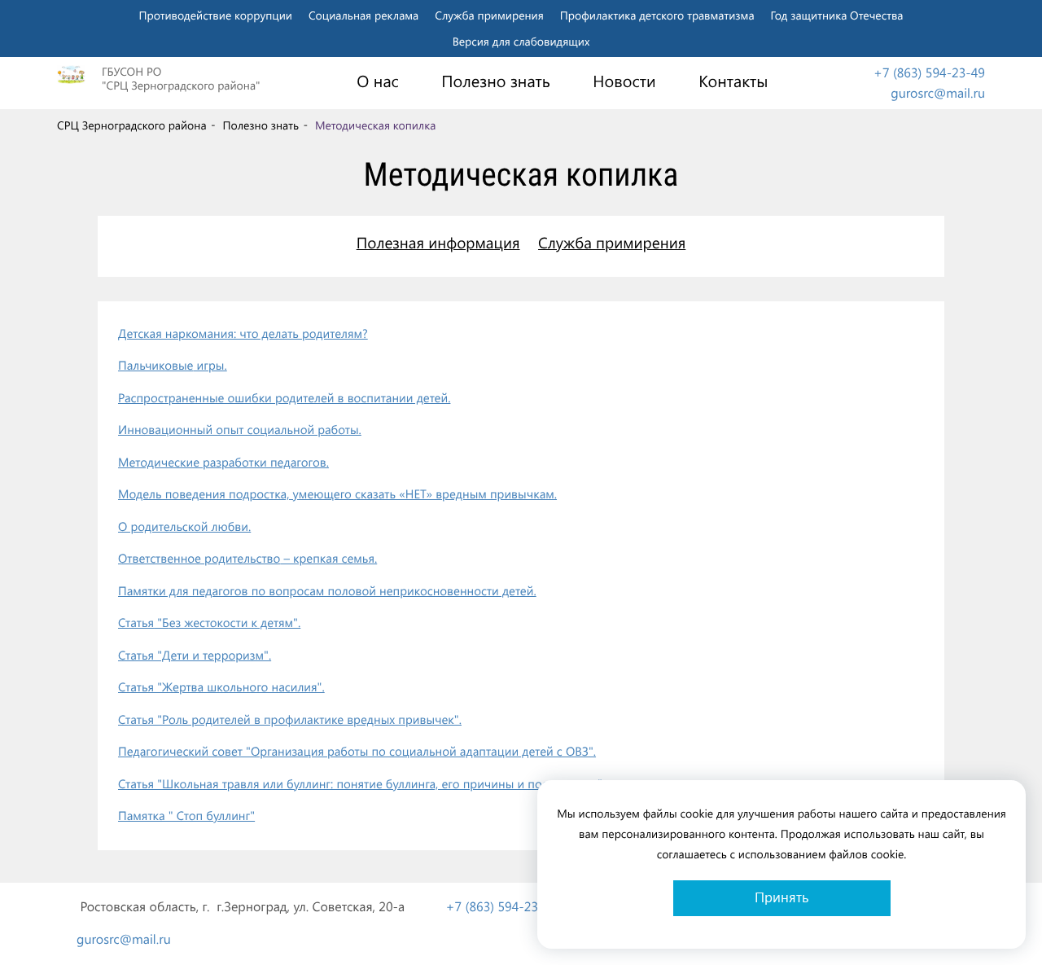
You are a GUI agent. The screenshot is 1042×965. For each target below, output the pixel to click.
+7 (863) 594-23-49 (929, 73)
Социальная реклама (363, 15)
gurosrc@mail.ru (938, 93)
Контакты (733, 81)
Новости (624, 81)
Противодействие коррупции (215, 15)
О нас (378, 81)
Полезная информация (438, 242)
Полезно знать (495, 81)
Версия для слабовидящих (521, 41)
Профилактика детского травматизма (657, 15)
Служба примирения (489, 15)
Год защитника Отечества (837, 15)
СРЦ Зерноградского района (132, 126)
